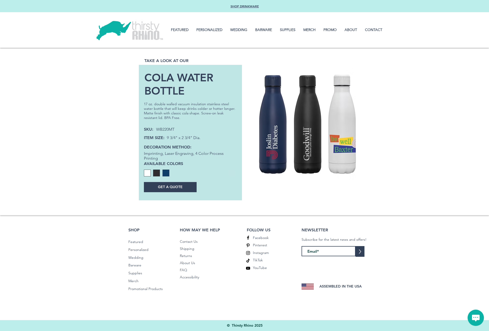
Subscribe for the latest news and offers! (334, 239)
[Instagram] (248, 252)
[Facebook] (248, 237)
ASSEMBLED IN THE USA (340, 286)
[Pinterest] (248, 245)
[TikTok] (248, 260)
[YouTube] (248, 268)
